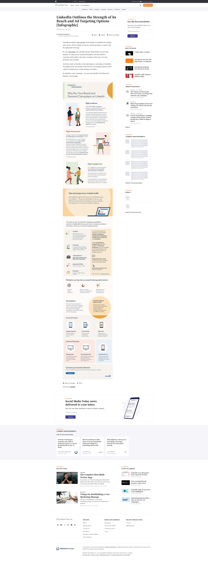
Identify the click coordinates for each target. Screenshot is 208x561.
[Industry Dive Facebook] (61, 525)
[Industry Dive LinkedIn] (57, 525)
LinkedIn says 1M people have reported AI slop (140, 474)
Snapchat (103, 9)
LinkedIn (123, 9)
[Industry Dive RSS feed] (75, 525)
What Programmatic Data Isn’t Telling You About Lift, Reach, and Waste (141, 105)
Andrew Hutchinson (64, 34)
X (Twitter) (117, 9)
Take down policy (105, 555)
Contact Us (86, 528)
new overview (81, 42)
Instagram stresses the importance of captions (143, 60)
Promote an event (136, 212)
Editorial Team (87, 525)
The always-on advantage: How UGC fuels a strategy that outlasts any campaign (141, 93)
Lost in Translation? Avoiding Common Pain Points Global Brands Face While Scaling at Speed (141, 118)
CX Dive (75, 1)
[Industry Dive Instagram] (68, 525)
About (85, 523)
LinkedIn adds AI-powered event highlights (140, 491)
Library (72, 5)
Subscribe (149, 5)
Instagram (96, 9)
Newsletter (86, 531)
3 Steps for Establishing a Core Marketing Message (95, 495)
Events (77, 5)
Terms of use (95, 555)
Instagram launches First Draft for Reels (141, 68)
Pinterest (110, 9)
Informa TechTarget (110, 547)
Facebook (84, 9)
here (76, 76)
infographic (72, 52)
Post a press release (136, 183)
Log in (106, 531)
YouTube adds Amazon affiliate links (142, 75)
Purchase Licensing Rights (90, 534)
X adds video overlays (142, 52)
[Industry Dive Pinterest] (71, 525)
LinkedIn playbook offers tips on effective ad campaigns (140, 500)
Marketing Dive (82, 1)
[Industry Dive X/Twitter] (64, 525)
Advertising (108, 523)
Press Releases (85, 5)
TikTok (91, 9)
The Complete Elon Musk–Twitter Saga (92, 476)
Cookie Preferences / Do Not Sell (120, 555)
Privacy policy (86, 555)
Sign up (132, 36)
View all (127, 127)
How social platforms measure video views (138, 482)
